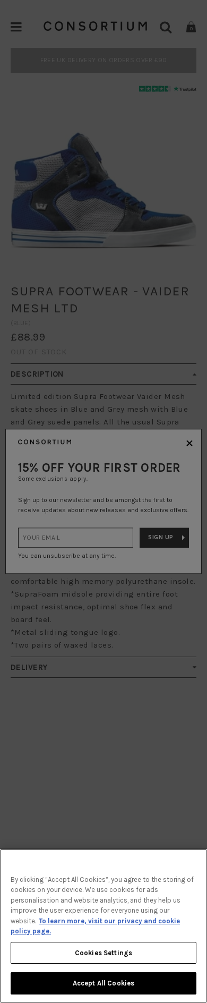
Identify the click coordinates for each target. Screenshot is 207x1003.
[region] (103, 926)
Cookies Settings (103, 953)
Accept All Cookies (103, 983)
